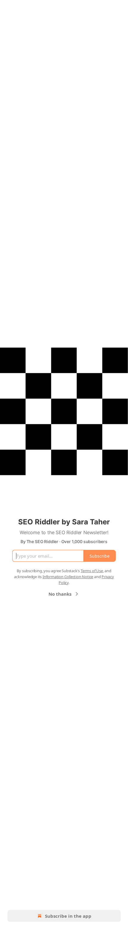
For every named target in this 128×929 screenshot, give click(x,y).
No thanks (60, 594)
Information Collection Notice (68, 576)
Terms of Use (92, 570)
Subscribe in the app (68, 916)
